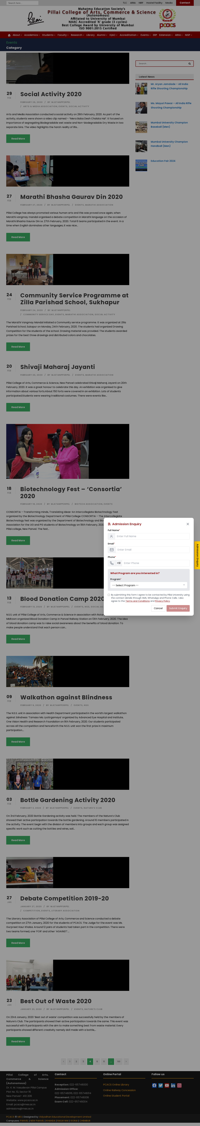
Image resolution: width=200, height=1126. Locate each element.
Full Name (114, 530)
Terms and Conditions (137, 601)
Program (115, 579)
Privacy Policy (162, 601)
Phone (112, 557)
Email (111, 543)
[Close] (188, 524)
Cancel (158, 608)
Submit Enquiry (178, 608)
